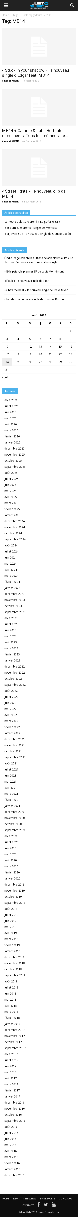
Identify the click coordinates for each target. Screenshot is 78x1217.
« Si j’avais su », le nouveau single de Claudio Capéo (37, 234)
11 (18, 346)
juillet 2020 (11, 842)
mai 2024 (10, 563)
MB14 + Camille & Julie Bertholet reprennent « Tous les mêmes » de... (35, 133)
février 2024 (12, 582)
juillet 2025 (11, 479)
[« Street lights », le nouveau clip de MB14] (39, 167)
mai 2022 (10, 709)
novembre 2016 (14, 1108)
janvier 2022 (12, 733)
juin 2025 (10, 485)
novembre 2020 (14, 818)
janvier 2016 (12, 1169)
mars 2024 (11, 576)
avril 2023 (10, 642)
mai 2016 (10, 1145)
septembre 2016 (15, 1121)
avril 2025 (10, 497)
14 (50, 346)
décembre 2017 (14, 1030)
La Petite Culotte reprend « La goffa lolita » (32, 221)
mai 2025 (10, 491)
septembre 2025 (15, 467)
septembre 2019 (15, 903)
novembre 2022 (14, 672)
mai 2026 (10, 418)
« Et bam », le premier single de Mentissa (30, 228)
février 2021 (12, 800)
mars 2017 (11, 1084)
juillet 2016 (11, 1133)
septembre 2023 (15, 612)
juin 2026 (10, 412)
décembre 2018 (14, 957)
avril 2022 (10, 715)
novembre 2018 (14, 963)
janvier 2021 (12, 806)
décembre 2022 (14, 666)
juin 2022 (10, 703)
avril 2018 (10, 1005)
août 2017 (11, 1054)
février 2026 (12, 436)
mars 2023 (11, 648)
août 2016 (11, 1127)
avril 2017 (10, 1078)
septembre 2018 (15, 975)
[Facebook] (39, 1205)
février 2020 (12, 872)
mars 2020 (11, 866)
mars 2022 (11, 721)
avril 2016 (10, 1151)
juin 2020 (10, 848)
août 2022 (11, 691)
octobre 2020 (13, 824)
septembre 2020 (15, 830)
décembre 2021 (14, 739)
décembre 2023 (14, 594)
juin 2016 (10, 1139)
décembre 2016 (14, 1102)
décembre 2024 (14, 521)
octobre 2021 (13, 751)
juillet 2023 (11, 624)
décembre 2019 (14, 884)
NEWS (16, 1198)
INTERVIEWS (29, 1198)
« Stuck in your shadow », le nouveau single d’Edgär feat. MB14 (35, 73)
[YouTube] (54, 1205)
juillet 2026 (11, 406)
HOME (5, 1198)
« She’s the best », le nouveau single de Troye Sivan (36, 290)
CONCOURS (65, 1198)
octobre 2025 (13, 460)
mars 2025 (11, 503)
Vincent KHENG (11, 80)
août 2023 (11, 618)
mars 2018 (11, 1012)
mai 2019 (10, 927)
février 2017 (12, 1090)
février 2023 (12, 654)
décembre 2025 (14, 448)
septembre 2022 (15, 685)
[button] (72, 5)
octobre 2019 (13, 896)
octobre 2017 (13, 1042)
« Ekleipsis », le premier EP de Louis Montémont (34, 271)
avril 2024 (10, 569)
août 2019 (11, 909)
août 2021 (11, 763)
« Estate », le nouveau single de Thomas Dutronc (34, 299)
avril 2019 (10, 933)
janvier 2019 (12, 951)
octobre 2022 (13, 678)
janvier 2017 (12, 1096)
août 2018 (11, 981)
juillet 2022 (11, 697)
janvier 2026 (12, 442)
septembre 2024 (15, 539)
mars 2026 (11, 430)
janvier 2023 (12, 660)
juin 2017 (10, 1066)
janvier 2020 (12, 878)
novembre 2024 (14, 527)
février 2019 (12, 945)
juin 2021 (10, 775)
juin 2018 (10, 993)
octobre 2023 (13, 606)
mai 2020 (10, 854)
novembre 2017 (14, 1036)
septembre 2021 (15, 757)
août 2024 (11, 545)
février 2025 (12, 509)
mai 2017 (10, 1072)
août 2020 (11, 836)
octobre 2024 (13, 533)
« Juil (5, 377)
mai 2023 (10, 636)
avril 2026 (10, 424)
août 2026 (11, 400)
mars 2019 (11, 939)
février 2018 (12, 1018)
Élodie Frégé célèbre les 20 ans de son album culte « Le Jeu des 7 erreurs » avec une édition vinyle (38, 260)
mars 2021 (11, 794)
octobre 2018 (13, 969)
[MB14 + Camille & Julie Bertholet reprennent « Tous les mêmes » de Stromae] (39, 107)
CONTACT (28, 1205)
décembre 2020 (14, 812)
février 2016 (12, 1163)
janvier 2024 (12, 588)
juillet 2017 (11, 1060)
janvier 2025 (12, 515)
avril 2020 (10, 860)
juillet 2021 (11, 769)
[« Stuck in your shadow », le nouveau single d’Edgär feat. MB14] (39, 46)
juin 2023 (10, 630)
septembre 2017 (15, 1048)
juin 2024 (10, 557)
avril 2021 (10, 787)
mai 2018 (10, 999)
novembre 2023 (14, 600)
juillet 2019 (11, 915)
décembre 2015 (14, 1175)
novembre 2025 (14, 454)
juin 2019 (10, 921)
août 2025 (11, 473)
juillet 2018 (11, 987)
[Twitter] (45, 1205)
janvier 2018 (12, 1024)
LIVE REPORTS (47, 1198)
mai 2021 (10, 781)
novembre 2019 (14, 890)
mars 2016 (11, 1157)
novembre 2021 (14, 745)
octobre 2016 (13, 1114)
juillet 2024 (11, 551)
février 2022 (12, 727)
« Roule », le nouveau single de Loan (26, 280)
